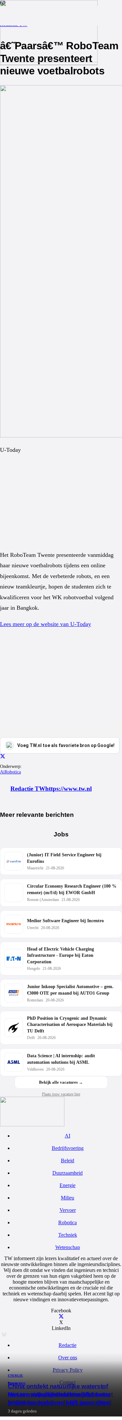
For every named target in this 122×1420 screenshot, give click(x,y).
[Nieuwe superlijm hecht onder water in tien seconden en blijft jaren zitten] (49, 60)
